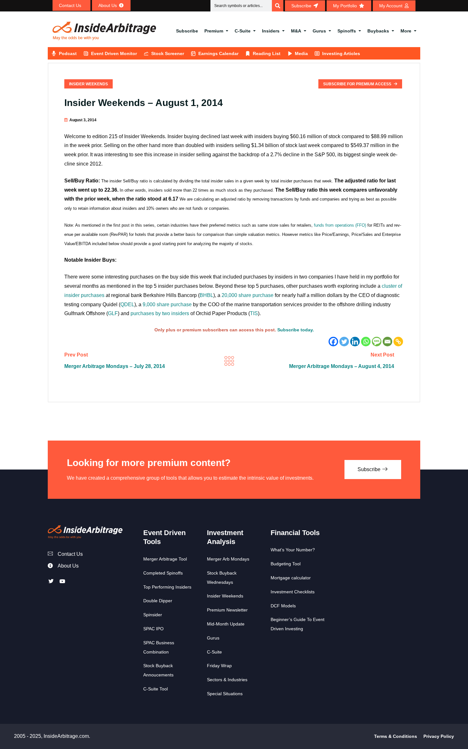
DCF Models (283, 605)
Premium (213, 30)
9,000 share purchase (167, 304)
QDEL (127, 304)
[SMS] (376, 341)
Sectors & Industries (227, 679)
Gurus (319, 30)
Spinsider (152, 614)
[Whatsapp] (366, 341)
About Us (68, 566)
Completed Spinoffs (163, 573)
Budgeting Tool (286, 563)
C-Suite (243, 30)
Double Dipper (157, 600)
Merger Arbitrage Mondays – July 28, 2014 (114, 366)
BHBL (206, 295)
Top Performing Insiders (167, 587)
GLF (113, 313)
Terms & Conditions (395, 736)
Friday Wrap (219, 665)
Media (301, 53)
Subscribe (187, 30)
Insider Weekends (88, 84)
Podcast (68, 53)
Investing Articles (341, 53)
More (406, 30)
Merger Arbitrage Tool (165, 559)
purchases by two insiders (160, 313)
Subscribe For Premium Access (357, 84)
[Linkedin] (355, 341)
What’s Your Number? (293, 549)
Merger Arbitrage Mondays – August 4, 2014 (341, 366)
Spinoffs (346, 30)
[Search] (277, 5)
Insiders (271, 30)
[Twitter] (344, 341)
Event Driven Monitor (114, 53)
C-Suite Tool (155, 688)
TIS (254, 313)
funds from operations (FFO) (340, 225)
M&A (296, 30)
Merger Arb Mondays (228, 559)
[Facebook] (333, 341)
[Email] (387, 341)
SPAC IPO (153, 628)
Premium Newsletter (227, 609)
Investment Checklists (293, 591)
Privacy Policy (438, 736)
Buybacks (378, 30)
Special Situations (225, 693)
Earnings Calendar (218, 53)
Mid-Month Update (226, 623)
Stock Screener (167, 53)
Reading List (266, 53)
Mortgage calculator (291, 577)
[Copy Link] (398, 341)
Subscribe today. (295, 329)
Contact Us (70, 554)
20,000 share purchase (247, 295)
